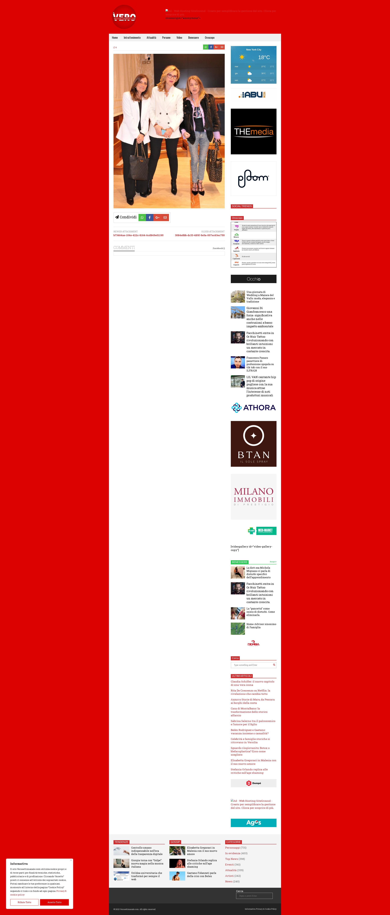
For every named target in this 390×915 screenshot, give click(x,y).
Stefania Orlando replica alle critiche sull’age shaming (249, 771)
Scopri (273, 562)
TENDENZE (121, 842)
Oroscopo (209, 37)
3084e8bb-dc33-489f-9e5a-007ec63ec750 (200, 235)
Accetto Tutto (55, 902)
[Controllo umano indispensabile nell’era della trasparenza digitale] (121, 850)
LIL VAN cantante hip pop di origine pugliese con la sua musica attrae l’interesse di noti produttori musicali (261, 386)
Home (115, 37)
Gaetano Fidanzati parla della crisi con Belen (201, 874)
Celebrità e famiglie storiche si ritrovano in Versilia (250, 740)
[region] (39, 884)
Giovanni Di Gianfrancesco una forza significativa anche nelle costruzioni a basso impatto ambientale (259, 317)
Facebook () (219, 248)
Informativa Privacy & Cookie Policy (261, 909)
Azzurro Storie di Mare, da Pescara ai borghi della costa (253, 701)
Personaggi (232, 847)
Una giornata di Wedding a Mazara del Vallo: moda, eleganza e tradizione (260, 296)
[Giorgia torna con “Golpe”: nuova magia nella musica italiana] (121, 863)
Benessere (193, 37)
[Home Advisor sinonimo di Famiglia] (238, 629)
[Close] (71, 860)
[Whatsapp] (205, 47)
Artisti (229, 876)
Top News (231, 859)
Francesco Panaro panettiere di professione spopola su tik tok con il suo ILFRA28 (260, 364)
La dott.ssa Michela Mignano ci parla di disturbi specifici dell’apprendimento (258, 572)
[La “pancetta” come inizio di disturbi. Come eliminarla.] (238, 613)
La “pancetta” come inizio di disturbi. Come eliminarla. (260, 612)
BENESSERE (239, 562)
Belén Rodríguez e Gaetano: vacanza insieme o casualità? (250, 731)
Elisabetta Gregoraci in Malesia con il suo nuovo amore (253, 762)
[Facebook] (211, 47)
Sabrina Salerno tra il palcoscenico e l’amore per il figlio (253, 722)
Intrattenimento (132, 37)
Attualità (151, 37)
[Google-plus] (216, 47)
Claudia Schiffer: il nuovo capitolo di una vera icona (252, 683)
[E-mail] (222, 47)
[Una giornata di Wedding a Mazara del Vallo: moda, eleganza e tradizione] (238, 296)
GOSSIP (175, 842)
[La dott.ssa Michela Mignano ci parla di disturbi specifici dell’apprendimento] (238, 572)
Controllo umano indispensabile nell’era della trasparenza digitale (147, 851)
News (228, 881)
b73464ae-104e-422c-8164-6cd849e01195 (138, 235)
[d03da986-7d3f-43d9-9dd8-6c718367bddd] (169, 207)
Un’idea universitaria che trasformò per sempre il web (146, 876)
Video (179, 37)
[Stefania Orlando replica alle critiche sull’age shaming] (177, 863)
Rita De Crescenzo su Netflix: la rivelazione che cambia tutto (250, 692)
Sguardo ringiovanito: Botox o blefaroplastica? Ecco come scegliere (250, 751)
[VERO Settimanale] (124, 21)
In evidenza (232, 853)
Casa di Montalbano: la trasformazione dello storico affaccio (249, 712)
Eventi (229, 864)
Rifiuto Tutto (24, 902)
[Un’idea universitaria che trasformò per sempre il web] (121, 876)
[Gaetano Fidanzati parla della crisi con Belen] (177, 876)
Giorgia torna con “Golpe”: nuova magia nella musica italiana (147, 863)
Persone (166, 37)
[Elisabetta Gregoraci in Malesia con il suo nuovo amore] (177, 850)
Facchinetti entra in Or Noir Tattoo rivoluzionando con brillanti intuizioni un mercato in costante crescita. (260, 342)
